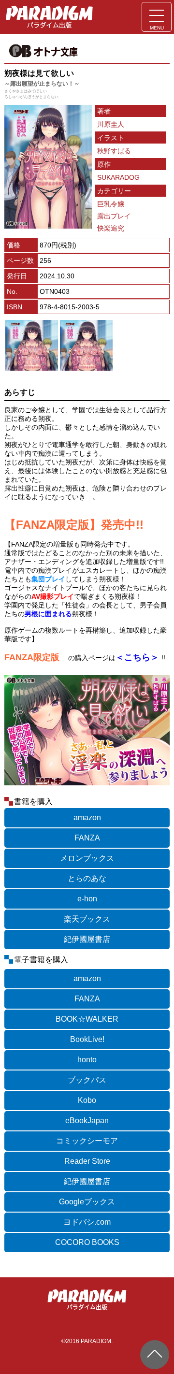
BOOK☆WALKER (87, 1019)
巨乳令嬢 (110, 204)
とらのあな (87, 878)
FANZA (87, 838)
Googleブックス (87, 1202)
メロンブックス (87, 858)
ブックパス (87, 1080)
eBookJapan (87, 1120)
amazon (87, 817)
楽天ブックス (87, 919)
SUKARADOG (118, 177)
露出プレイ (114, 216)
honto (87, 1060)
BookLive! (87, 1039)
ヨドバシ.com (87, 1222)
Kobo (87, 1100)
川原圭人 (110, 124)
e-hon (87, 899)
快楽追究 (110, 228)
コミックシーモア (87, 1141)
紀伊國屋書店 (87, 939)
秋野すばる (114, 151)
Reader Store (87, 1161)
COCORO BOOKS (87, 1242)
